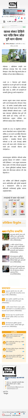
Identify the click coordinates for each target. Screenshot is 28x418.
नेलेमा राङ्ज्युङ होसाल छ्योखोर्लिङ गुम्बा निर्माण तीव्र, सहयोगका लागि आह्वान (15, 356)
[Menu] (4, 21)
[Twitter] (19, 18)
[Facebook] (16, 18)
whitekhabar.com (12, 388)
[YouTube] (21, 18)
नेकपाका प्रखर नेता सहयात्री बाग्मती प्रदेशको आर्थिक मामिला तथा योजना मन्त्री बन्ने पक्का (13, 316)
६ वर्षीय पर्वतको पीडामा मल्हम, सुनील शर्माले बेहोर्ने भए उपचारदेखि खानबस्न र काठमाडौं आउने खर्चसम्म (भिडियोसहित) (14, 309)
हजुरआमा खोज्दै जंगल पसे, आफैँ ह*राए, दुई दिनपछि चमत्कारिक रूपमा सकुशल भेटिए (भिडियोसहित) (13, 293)
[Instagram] (24, 18)
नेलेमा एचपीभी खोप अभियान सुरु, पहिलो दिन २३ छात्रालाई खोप (15, 342)
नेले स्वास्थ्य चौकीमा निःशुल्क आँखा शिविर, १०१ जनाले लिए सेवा (15, 349)
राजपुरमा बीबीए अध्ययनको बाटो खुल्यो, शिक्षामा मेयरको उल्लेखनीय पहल (14, 335)
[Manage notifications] (3, 415)
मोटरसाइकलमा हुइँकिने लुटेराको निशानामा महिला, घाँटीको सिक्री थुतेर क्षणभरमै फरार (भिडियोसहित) (13, 324)
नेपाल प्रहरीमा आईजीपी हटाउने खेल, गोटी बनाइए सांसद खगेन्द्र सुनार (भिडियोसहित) (13, 301)
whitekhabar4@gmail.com (15, 387)
